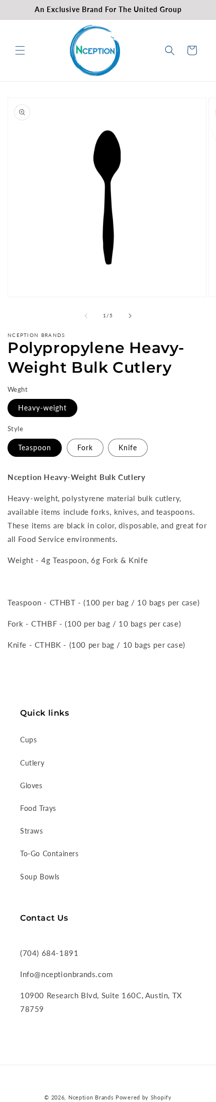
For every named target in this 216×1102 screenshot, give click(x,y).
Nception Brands (91, 1097)
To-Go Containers (49, 853)
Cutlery (32, 763)
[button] (20, 50)
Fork (85, 447)
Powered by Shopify (144, 1097)
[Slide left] (86, 316)
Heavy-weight (42, 407)
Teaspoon (34, 447)
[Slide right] (130, 316)
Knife (128, 447)
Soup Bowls (40, 876)
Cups (28, 739)
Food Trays (38, 808)
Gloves (31, 785)
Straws (31, 830)
